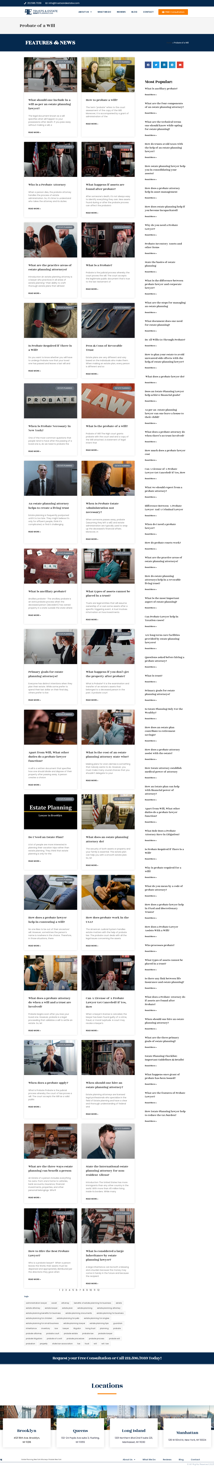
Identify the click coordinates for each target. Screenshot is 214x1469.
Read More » (34, 132)
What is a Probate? (99, 265)
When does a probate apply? (48, 1083)
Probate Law (87, 1333)
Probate (117, 1328)
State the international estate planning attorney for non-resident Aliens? (107, 1170)
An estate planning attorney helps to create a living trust (48, 505)
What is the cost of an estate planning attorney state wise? (107, 754)
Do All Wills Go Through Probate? (165, 340)
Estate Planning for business (110, 1313)
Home (169, 43)
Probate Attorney (34, 1333)
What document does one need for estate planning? (164, 323)
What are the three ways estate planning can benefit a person (50, 1168)
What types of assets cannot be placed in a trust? (108, 593)
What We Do (104, 11)
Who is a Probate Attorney (47, 185)
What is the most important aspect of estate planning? (162, 600)
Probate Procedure (75, 1338)
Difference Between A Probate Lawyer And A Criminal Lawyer (164, 507)
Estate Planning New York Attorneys (34, 1459)
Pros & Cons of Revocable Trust (104, 348)
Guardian (117, 1323)
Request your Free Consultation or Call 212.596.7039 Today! (107, 1358)
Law (56, 1328)
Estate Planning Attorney (109, 1308)
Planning (104, 1328)
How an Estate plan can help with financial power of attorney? (162, 790)
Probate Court (52, 1333)
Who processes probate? (159, 945)
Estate (119, 1303)
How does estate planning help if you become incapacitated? (165, 208)
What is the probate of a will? (107, 426)
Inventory (45, 1328)
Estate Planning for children (39, 1318)
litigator (77, 1328)
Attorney (65, 1303)
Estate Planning (84, 1308)
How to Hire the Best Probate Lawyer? (48, 1253)
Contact (148, 11)
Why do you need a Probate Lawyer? (161, 227)
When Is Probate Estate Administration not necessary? (102, 507)
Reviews (121, 11)
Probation (30, 1343)
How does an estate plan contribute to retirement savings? (160, 731)
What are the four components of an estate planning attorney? (164, 105)
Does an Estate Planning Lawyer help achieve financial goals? (164, 393)
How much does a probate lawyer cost (165, 452)
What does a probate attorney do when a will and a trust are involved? (49, 1002)
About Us (83, 11)
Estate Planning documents (79, 1313)
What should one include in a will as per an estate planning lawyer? (49, 104)
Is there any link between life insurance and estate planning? (164, 980)
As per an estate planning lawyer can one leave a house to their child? (164, 413)
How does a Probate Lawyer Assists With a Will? (161, 928)
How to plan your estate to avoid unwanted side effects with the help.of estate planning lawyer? (164, 358)
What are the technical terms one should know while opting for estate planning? (163, 125)
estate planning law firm (43, 13)
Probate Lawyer (105, 1333)
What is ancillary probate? (47, 591)
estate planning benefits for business (43, 1313)
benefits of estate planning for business (92, 1303)
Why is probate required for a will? (163, 869)
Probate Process (96, 1338)
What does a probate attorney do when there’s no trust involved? (165, 434)
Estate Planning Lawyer (74, 1323)
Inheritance (31, 1328)
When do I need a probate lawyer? (160, 526)
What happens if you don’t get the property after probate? (107, 674)
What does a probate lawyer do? (164, 377)
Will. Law (105, 1343)
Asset (54, 1303)
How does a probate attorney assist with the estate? (162, 751)
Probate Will (114, 1338)
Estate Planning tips (99, 1323)
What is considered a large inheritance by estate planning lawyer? (105, 1255)
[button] (148, 65)
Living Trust (90, 1328)
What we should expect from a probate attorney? (163, 489)
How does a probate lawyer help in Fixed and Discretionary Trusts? (164, 908)
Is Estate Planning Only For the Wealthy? (164, 711)
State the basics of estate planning (160, 264)
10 (91, 1290)
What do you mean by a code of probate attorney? (164, 888)
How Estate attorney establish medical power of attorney (163, 770)
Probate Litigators (34, 1338)
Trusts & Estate (45, 11)
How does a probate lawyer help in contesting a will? (47, 919)
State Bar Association (62, 1343)
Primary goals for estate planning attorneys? (45, 674)
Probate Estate (71, 1333)
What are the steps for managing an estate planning (165, 304)
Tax (78, 1343)
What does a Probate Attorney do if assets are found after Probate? (165, 1000)
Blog (134, 11)
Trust (87, 1343)
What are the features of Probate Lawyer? (165, 1095)
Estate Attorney (33, 1308)
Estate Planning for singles (96, 1318)
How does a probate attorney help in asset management (162, 190)
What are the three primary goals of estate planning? (162, 1039)
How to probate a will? (101, 100)
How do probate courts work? (163, 543)
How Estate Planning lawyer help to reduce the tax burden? (165, 1113)
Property (44, 1343)
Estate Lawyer (51, 1308)
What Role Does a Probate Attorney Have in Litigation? (162, 832)
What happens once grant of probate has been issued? (162, 1076)
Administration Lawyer (36, 1303)
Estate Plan (67, 1308)
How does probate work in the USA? (107, 919)
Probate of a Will (54, 1338)
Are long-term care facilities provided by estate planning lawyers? (162, 638)
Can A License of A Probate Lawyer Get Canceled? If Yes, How (106, 1002)
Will (95, 1343)
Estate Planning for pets (68, 1318)
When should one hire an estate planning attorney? (104, 1085)
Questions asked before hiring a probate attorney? (164, 659)
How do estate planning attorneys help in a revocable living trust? (163, 579)
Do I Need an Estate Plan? (45, 837)
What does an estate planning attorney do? (107, 839)
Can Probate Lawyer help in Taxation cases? (161, 618)
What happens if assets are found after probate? (105, 187)
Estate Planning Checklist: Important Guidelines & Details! (164, 1058)
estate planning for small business (42, 1323)
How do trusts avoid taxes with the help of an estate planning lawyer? (164, 147)
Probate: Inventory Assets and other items (163, 245)
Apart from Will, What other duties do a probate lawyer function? (48, 756)
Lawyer (66, 1328)
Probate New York (54, 1459)
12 (98, 1290)
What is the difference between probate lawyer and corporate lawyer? (164, 284)
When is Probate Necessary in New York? (49, 428)
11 (94, 1290)
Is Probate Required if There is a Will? (50, 348)
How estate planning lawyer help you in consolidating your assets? (165, 169)
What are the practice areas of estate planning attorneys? (50, 267)
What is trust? (153, 676)
